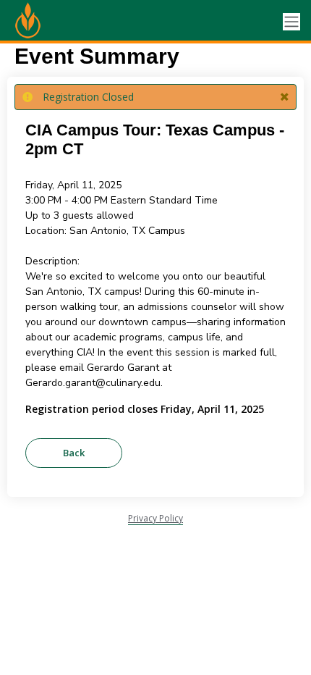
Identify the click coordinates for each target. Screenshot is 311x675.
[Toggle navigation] (291, 22)
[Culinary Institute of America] (65, 21)
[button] (284, 97)
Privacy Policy (155, 518)
